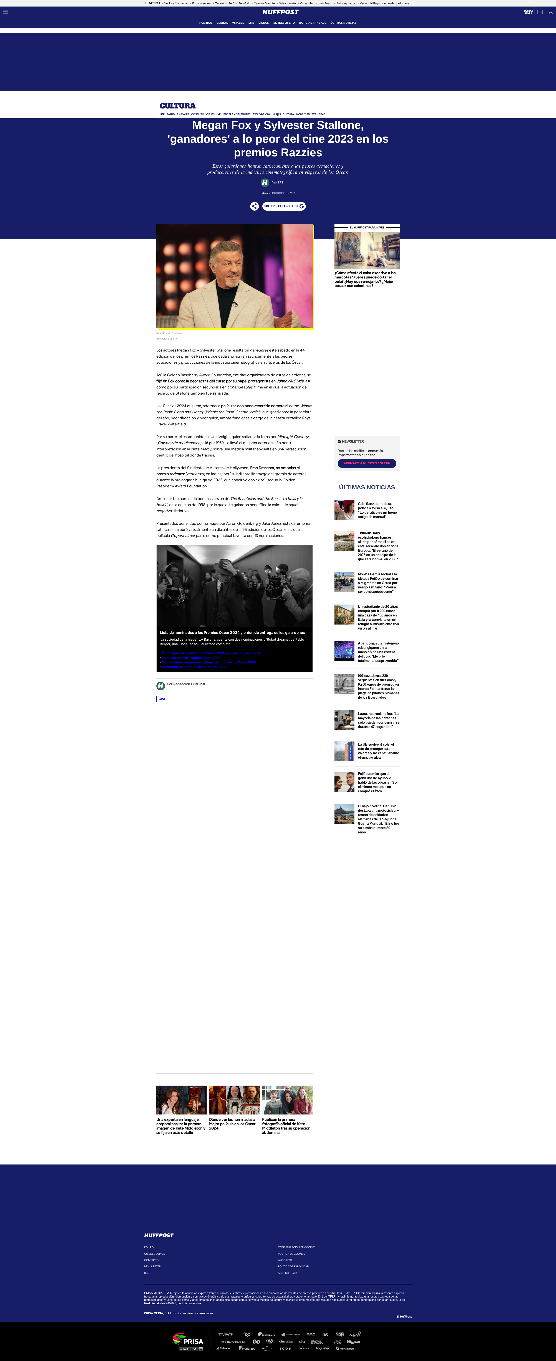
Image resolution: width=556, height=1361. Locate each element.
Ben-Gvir (244, 3)
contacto (151, 1260)
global (222, 22)
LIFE (251, 22)
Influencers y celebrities (233, 114)
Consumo (197, 114)
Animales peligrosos (396, 3)
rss (146, 1272)
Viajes (210, 114)
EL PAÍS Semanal (320, 1341)
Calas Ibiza (307, 3)
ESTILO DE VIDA (262, 114)
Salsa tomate (287, 3)
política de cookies (291, 1253)
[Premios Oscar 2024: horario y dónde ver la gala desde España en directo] (161, 653)
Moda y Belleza (306, 114)
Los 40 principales (249, 1335)
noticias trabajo (312, 22)
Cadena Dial (303, 1341)
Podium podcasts (268, 1348)
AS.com (325, 1335)
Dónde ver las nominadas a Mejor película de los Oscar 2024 (209, 662)
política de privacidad (293, 1266)
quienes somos (154, 1253)
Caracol (355, 1335)
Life (162, 114)
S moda (305, 1348)
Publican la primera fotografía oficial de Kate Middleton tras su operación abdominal (286, 1126)
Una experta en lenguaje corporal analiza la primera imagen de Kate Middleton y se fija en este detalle (180, 1126)
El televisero (284, 22)
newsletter (152, 1266)
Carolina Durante (264, 3)
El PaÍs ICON (287, 1348)
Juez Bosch (325, 3)
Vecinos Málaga (370, 3)
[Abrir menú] (5, 12)
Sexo (322, 114)
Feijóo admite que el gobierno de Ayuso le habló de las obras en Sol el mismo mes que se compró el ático (377, 782)
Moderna (247, 1348)
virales (238, 22)
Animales (183, 114)
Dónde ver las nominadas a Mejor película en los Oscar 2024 (232, 1124)
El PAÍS (228, 1335)
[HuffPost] (159, 1234)
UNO (258, 1341)
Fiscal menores (201, 3)
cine (162, 699)
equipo (149, 1247)
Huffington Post (234, 1341)
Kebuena (351, 1341)
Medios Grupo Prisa (189, 1348)
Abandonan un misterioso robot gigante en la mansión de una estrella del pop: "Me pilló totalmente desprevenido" (378, 652)
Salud (170, 114)
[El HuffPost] (280, 12)
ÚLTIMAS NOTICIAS (344, 22)
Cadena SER (311, 1335)
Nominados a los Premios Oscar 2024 (191, 658)
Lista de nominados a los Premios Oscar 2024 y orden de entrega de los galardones (232, 632)
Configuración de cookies (296, 1247)
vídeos (264, 22)
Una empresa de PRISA (189, 1338)
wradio (270, 1341)
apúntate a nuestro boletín (367, 463)
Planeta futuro (335, 1341)
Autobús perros (346, 3)
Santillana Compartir (292, 1335)
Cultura (177, 106)
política (205, 22)
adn (339, 1335)
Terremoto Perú (224, 3)
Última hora (528, 12)
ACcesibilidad (287, 1272)
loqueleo (324, 1348)
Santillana (269, 1335)
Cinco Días (287, 1341)
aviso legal (286, 1260)
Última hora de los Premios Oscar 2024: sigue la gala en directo (211, 653)
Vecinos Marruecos (176, 3)
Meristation (345, 1348)
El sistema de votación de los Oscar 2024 (194, 667)
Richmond (225, 1348)
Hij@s (277, 114)
